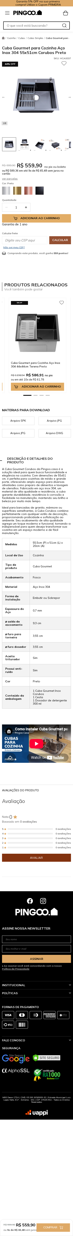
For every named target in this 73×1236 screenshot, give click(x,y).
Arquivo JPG (54, 420)
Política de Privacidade (15, 968)
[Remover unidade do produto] (6, 207)
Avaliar (36, 858)
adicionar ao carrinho (41, 386)
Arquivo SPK (18, 420)
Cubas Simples (35, 38)
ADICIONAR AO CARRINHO (40, 218)
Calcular (60, 240)
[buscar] (64, 25)
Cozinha (11, 38)
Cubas (21, 38)
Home (3, 38)
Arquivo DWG (55, 433)
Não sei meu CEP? (14, 247)
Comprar (50, 1227)
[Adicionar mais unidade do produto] (26, 207)
